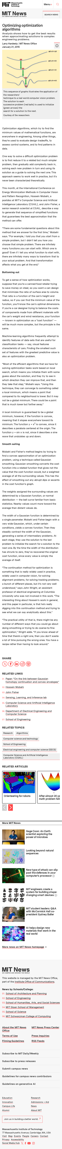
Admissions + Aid (40, 1102)
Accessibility (17, 1139)
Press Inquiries (40, 1035)
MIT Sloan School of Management (25, 1007)
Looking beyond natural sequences (40, 852)
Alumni (5, 1110)
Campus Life (8, 1106)
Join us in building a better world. (21, 1119)
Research (8, 733)
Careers (34, 1136)
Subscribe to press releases (19, 1061)
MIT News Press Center (45, 1027)
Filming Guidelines (13, 1041)
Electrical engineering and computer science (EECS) (29, 749)
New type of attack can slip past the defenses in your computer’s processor (42, 872)
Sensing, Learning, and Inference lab (26, 697)
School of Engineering (18, 719)
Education (7, 1098)
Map (10, 1136)
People (25, 1136)
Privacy (6, 1139)
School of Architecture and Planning (26, 993)
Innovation (7, 1102)
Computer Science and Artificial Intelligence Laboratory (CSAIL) (25, 756)
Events (17, 1136)
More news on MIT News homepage (23, 946)
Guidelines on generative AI (18, 1083)
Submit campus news (15, 1068)
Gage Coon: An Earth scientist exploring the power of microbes (39, 834)
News (34, 1106)
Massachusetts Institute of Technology (22, 1129)
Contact (44, 1136)
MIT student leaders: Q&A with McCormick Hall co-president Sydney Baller (41, 911)
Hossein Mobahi (15, 687)
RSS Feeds (38, 1041)
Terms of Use (10, 1035)
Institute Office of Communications (34, 981)
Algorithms (22, 733)
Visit (4, 1136)
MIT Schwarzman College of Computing (28, 1016)
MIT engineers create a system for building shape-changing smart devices (41, 892)
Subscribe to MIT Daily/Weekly (20, 1053)
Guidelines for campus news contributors (26, 1076)
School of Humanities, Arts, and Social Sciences (33, 1002)
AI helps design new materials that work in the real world (41, 930)
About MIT (36, 1110)
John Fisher (12, 692)
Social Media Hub (11, 1143)
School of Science (16, 1011)
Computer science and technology (20, 738)
